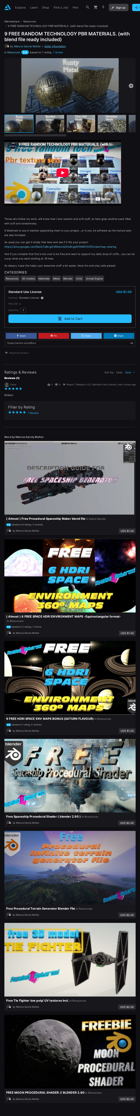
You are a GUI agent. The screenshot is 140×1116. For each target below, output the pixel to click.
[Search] (87, 7)
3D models (28, 278)
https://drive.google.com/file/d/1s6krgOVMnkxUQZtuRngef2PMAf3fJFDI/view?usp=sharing (60, 246)
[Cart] (96, 7)
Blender (68, 278)
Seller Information (55, 46)
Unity (79, 278)
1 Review (33, 412)
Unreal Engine (94, 278)
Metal (56, 278)
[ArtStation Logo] (7, 7)
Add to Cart (73, 319)
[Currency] (103, 7)
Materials (44, 278)
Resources (13, 52)
